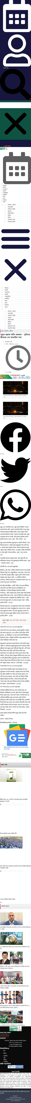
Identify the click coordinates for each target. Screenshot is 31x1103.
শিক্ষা (4, 196)
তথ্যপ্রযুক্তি (10, 207)
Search (29, 101)
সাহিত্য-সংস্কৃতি (11, 209)
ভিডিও (9, 217)
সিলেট (4, 187)
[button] (15, 84)
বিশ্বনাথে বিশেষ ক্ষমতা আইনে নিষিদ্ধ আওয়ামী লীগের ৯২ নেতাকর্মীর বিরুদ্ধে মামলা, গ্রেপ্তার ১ (15, 1007)
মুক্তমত (9, 211)
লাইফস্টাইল (11, 213)
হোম (2, 331)
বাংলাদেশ (5, 189)
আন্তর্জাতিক (5, 193)
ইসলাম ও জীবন (12, 205)
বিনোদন (5, 200)
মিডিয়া (9, 215)
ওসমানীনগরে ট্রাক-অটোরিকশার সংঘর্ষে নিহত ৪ (12, 1025)
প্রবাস (4, 202)
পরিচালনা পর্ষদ (11, 219)
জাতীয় (4, 191)
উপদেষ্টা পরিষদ (11, 222)
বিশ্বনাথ (4, 185)
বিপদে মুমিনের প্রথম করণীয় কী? (8, 833)
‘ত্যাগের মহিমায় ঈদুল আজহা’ (8, 899)
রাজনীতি (5, 194)
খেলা (4, 198)
